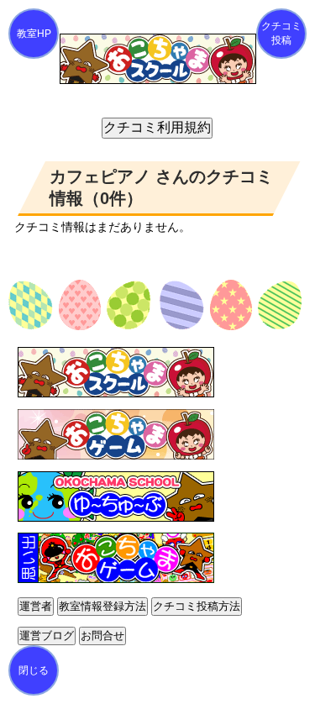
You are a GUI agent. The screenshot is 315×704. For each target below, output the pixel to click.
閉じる (33, 670)
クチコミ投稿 (281, 33)
